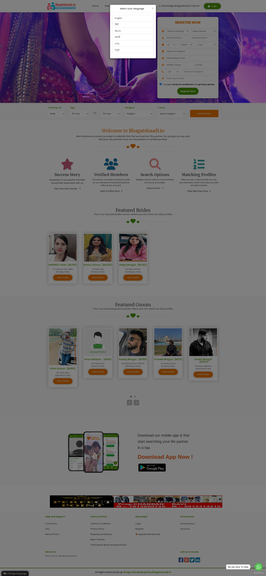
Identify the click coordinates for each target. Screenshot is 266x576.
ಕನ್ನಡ (117, 49)
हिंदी (117, 24)
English (118, 18)
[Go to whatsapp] (258, 567)
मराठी (117, 37)
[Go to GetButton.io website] (259, 573)
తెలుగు (118, 30)
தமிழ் (117, 43)
